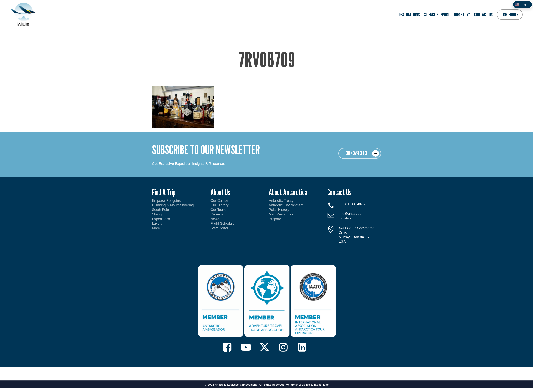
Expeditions (161, 219)
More (156, 228)
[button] (359, 153)
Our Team (218, 210)
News (214, 219)
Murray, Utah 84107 (354, 237)
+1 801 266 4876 (352, 204)
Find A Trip (164, 192)
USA (342, 242)
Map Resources (281, 214)
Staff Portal (219, 228)
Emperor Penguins (166, 201)
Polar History (279, 210)
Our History (219, 205)
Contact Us (339, 192)
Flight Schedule (222, 223)
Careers (216, 214)
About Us (220, 192)
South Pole (160, 210)
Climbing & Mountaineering (173, 205)
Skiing (157, 214)
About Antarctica (288, 192)
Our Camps (219, 201)
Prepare (275, 219)
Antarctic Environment (286, 205)
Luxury (157, 223)
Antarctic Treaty (281, 201)
